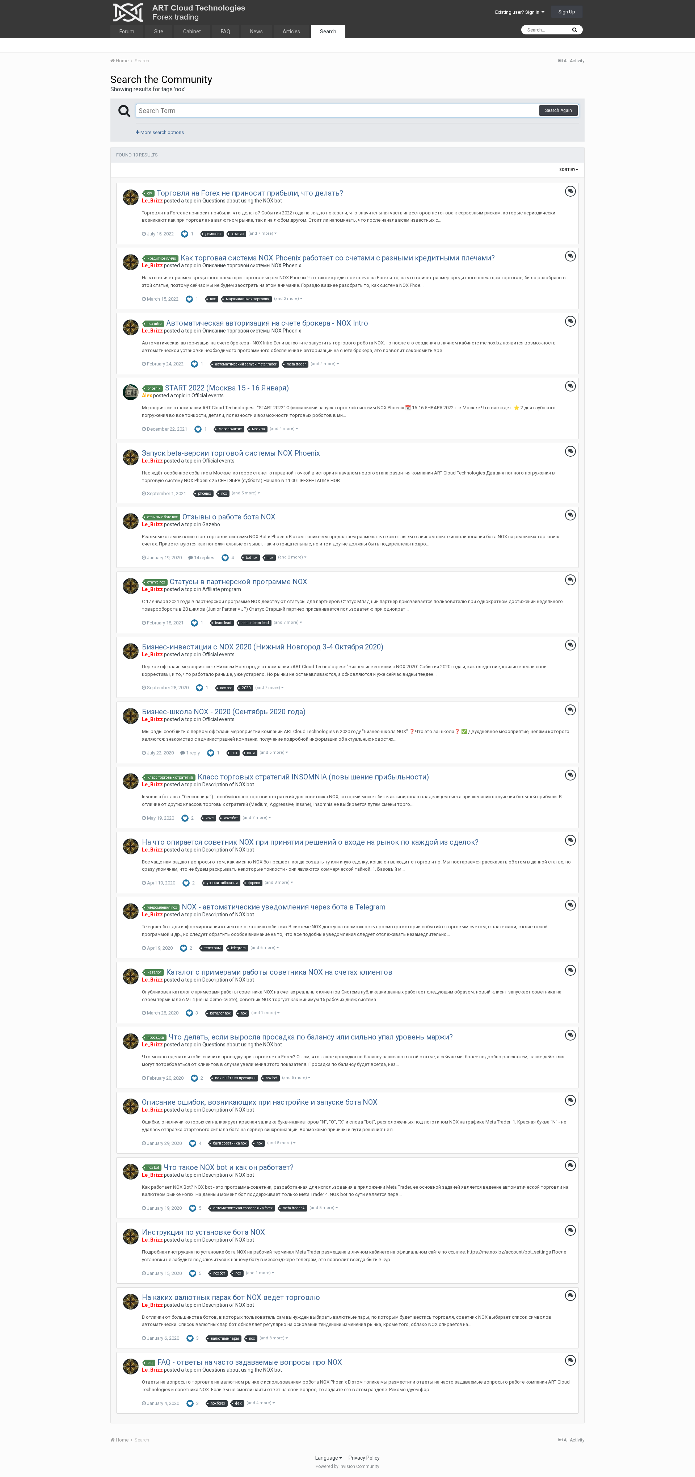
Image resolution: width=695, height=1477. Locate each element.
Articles (291, 31)
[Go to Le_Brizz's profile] (131, 197)
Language (327, 1458)
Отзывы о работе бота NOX (228, 516)
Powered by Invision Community (347, 1466)
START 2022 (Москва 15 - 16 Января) (227, 388)
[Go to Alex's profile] (131, 392)
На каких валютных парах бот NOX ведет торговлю (231, 1297)
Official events (207, 395)
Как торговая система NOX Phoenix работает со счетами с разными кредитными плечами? (338, 258)
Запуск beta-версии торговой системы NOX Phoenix (231, 453)
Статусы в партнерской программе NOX (238, 581)
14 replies (203, 557)
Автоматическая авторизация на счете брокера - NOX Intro (267, 323)
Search (328, 31)
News (256, 31)
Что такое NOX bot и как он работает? (229, 1167)
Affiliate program (221, 589)
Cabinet (192, 31)
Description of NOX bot (228, 784)
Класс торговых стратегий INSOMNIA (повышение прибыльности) (313, 777)
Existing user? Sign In (518, 12)
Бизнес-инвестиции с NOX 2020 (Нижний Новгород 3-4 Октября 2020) (262, 647)
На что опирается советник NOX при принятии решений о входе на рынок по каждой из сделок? (310, 842)
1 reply (192, 753)
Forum (126, 31)
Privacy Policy (364, 1458)
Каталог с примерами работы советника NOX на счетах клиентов (279, 972)
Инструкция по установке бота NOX (203, 1232)
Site (158, 31)
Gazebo (211, 524)
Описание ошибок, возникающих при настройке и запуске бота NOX (260, 1102)
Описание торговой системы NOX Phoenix (251, 265)
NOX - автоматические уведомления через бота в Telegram (284, 907)
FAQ (225, 31)
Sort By (567, 170)
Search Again (558, 110)
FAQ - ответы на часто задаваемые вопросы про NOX (249, 1362)
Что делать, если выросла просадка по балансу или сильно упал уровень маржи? (311, 1037)
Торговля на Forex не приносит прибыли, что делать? (250, 193)
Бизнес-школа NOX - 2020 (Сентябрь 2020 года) (224, 711)
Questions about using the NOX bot (242, 201)
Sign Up (567, 11)
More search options (161, 132)
